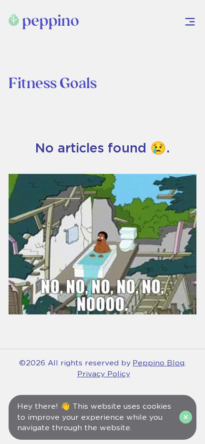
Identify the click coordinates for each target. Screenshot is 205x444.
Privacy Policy (103, 373)
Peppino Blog (158, 362)
